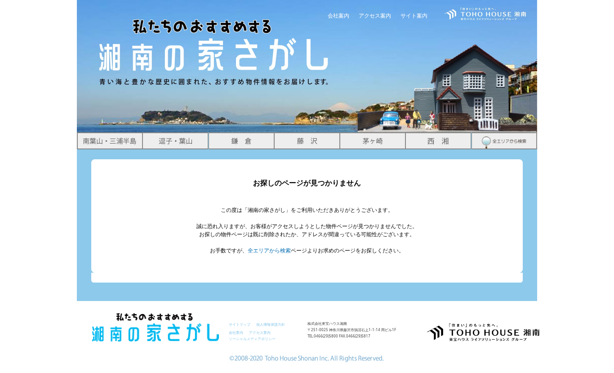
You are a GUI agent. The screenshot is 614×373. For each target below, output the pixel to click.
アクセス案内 (375, 15)
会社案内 (338, 15)
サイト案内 (413, 15)
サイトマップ (239, 324)
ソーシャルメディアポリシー (252, 338)
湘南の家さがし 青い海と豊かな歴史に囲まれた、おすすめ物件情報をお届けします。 (214, 43)
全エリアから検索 (269, 250)
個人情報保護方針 (270, 324)
